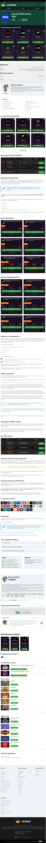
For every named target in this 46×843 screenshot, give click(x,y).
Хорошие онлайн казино (5, 756)
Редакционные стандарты (6, 812)
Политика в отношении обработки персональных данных (5, 805)
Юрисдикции (20, 784)
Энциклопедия (3, 791)
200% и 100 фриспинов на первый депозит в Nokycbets (19, 671)
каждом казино (18, 492)
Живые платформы (21, 776)
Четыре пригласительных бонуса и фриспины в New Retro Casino (21, 665)
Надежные (3, 778)
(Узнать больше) (35, 841)
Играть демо (15, 684)
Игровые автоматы (4, 780)
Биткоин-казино (4, 789)
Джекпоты (3, 776)
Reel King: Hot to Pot (14, 736)
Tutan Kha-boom (13, 699)
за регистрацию (4, 321)
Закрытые (3, 774)
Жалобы (19, 793)
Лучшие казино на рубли (5, 784)
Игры (23, 8)
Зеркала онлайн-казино (5, 786)
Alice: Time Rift (13, 705)
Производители (21, 770)
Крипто (19, 774)
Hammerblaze (12, 693)
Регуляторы (20, 786)
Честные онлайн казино (5, 782)
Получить (11, 268)
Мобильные (20, 789)
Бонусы (37, 8)
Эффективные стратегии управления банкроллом (10, 757)
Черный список (4, 772)
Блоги (19, 791)
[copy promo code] (9, 40)
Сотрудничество (38, 770)
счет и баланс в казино (27, 430)
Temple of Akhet (13, 687)
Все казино (23, 150)
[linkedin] (8, 579)
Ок (40, 841)
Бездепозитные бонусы (5, 787)
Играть (8, 42)
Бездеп (2, 225)
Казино (8, 8)
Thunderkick (12, 688)
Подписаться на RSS (26, 837)
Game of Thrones (13, 730)
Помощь (2, 808)
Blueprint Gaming (13, 719)
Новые (2, 770)
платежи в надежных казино (10, 367)
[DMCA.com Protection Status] (22, 833)
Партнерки (37, 774)
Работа (36, 772)
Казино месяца (21, 782)
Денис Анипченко (6, 93)
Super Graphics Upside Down (15, 724)
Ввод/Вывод (20, 772)
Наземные (20, 780)
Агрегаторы (20, 778)
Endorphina (12, 682)
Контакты (3, 810)
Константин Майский (13, 600)
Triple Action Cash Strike (14, 742)
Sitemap (2, 813)
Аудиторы (20, 787)
